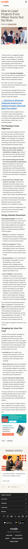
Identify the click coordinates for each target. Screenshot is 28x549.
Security (7, 538)
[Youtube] (11, 516)
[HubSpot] (14, 529)
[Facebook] (3, 516)
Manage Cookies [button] (14, 541)
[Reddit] (22, 516)
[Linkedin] (18, 516)
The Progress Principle (7, 218)
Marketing (6, 5)
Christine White (12, 24)
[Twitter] (15, 516)
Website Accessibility (17, 538)
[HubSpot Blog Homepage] (5, 2)
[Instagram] (7, 516)
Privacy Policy (18, 535)
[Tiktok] (26, 516)
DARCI (3, 306)
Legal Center (9, 535)
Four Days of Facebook (16, 73)
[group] (14, 469)
